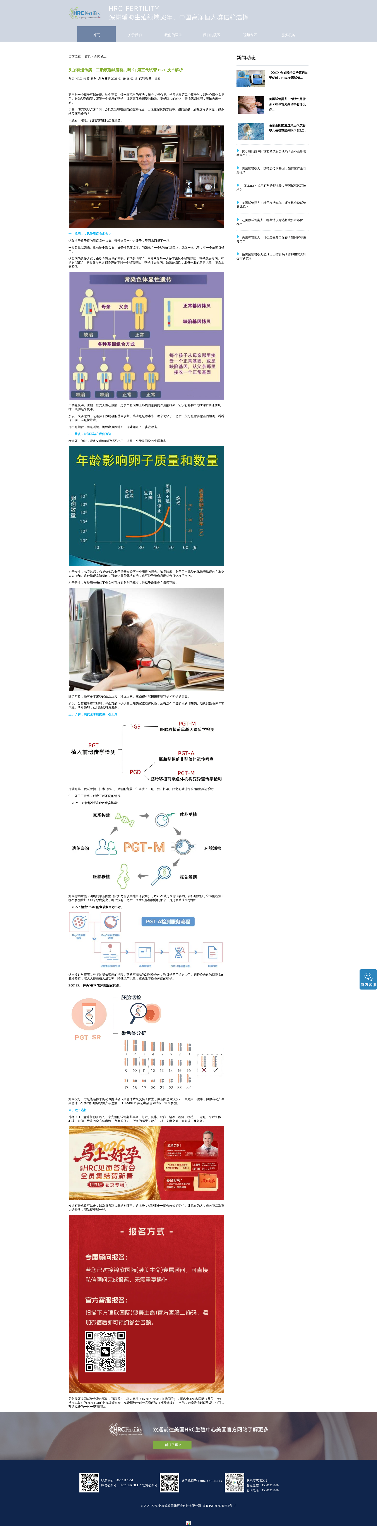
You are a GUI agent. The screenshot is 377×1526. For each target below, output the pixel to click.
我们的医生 (173, 35)
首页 (96, 35)
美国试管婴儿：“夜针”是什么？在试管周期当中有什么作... (287, 104)
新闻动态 (100, 56)
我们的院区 (211, 35)
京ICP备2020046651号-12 (219, 1505)
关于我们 (135, 35)
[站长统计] (188, 1524)
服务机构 (288, 35)
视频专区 (250, 35)
